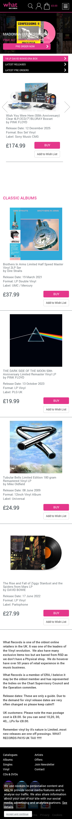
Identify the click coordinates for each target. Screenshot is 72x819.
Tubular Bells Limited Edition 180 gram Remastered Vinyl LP (29, 479)
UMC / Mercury (22, 285)
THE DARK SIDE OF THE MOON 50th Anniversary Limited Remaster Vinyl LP (29, 372)
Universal (18, 499)
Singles (7, 764)
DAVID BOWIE (16, 590)
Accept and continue (17, 814)
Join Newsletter (44, 764)
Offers (38, 759)
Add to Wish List (47, 154)
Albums (8, 759)
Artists (39, 755)
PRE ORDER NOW (25, 46)
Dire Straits (14, 271)
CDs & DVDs (10, 774)
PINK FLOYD (18, 122)
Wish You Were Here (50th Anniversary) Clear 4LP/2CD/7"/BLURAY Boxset (33, 117)
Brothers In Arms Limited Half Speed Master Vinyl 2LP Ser (33, 266)
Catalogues (10, 755)
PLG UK (17, 392)
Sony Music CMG (27, 136)
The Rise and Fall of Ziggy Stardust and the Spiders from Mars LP (33, 585)
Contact (40, 769)
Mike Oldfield (16, 484)
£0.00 (54, 5)
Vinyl (6, 769)
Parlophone (20, 604)
